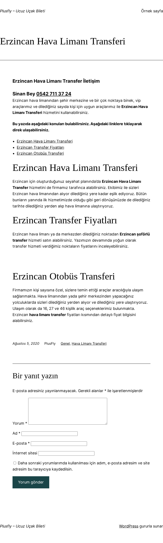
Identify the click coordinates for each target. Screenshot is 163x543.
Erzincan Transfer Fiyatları (40, 147)
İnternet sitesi (25, 453)
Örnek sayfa (152, 11)
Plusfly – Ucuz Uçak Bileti (22, 11)
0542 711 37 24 (53, 93)
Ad (16, 433)
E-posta (21, 443)
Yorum (20, 423)
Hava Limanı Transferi (89, 343)
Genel (65, 343)
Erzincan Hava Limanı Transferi (45, 141)
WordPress (128, 526)
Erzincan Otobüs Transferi (40, 153)
